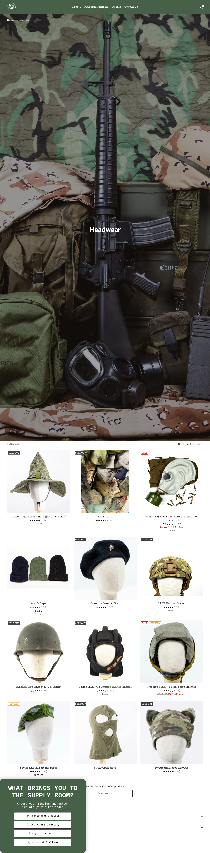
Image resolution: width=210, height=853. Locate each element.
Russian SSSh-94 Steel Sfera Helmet (171, 687)
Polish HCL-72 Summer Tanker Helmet (105, 687)
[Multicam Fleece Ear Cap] (171, 732)
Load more (105, 793)
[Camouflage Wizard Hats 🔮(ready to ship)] (38, 481)
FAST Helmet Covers (171, 603)
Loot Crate (105, 517)
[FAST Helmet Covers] (171, 568)
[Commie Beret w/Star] (105, 568)
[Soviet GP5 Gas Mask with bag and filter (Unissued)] (171, 481)
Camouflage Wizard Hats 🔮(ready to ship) (38, 517)
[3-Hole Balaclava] (105, 732)
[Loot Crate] (105, 481)
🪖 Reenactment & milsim (42, 816)
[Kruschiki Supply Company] (11, 7)
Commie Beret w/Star (105, 603)
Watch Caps (38, 603)
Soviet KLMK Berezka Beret (38, 768)
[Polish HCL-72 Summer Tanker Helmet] (105, 651)
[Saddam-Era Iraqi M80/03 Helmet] (38, 651)
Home (10, 20)
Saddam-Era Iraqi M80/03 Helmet (38, 687)
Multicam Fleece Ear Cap (172, 768)
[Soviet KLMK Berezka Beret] (38, 732)
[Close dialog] (82, 782)
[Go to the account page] (195, 7)
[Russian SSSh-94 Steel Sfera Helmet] (171, 651)
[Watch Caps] (38, 568)
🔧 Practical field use (43, 842)
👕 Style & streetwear (43, 833)
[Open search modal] (189, 7)
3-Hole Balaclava (105, 768)
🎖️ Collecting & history (42, 825)
